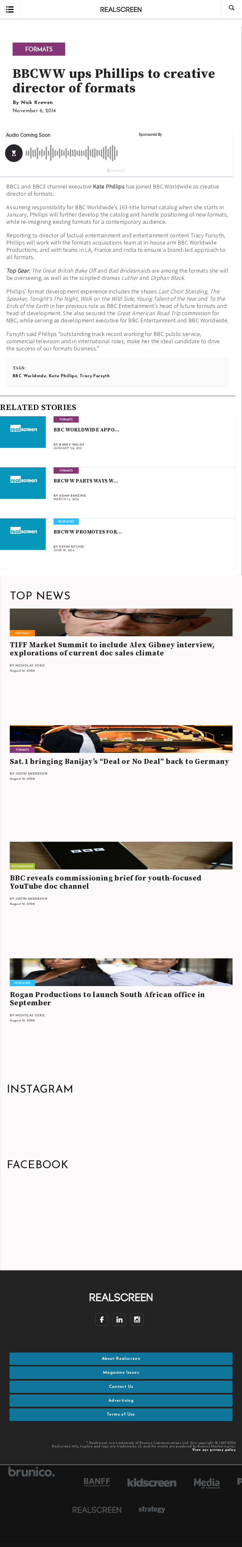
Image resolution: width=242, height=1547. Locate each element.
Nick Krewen (37, 102)
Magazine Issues (121, 1373)
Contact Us (121, 1387)
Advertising (121, 1401)
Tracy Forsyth (95, 376)
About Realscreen (121, 1359)
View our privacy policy (214, 1450)
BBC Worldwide (29, 376)
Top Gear (17, 270)
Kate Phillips (108, 186)
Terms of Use (121, 1414)
